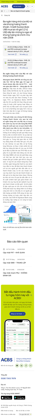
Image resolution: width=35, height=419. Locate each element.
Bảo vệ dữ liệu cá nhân (23, 410)
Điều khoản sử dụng (7, 410)
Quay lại (7, 15)
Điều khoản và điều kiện (8, 414)
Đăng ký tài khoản (16, 314)
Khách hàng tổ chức (23, 1)
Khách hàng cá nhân (7, 1)
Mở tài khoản (17, 6)
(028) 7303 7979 (8, 378)
